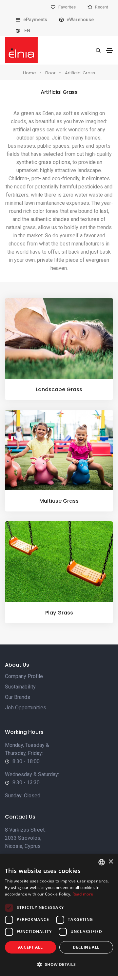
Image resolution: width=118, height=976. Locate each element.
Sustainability (20, 687)
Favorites (66, 7)
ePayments (34, 19)
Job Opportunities (25, 707)
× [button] (110, 861)
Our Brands (17, 697)
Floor (50, 73)
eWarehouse (80, 19)
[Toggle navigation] (109, 50)
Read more (82, 894)
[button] (59, 964)
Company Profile (24, 676)
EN (26, 30)
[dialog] (59, 915)
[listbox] (101, 862)
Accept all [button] (30, 947)
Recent (101, 7)
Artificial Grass (80, 73)
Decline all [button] (86, 947)
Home (29, 73)
